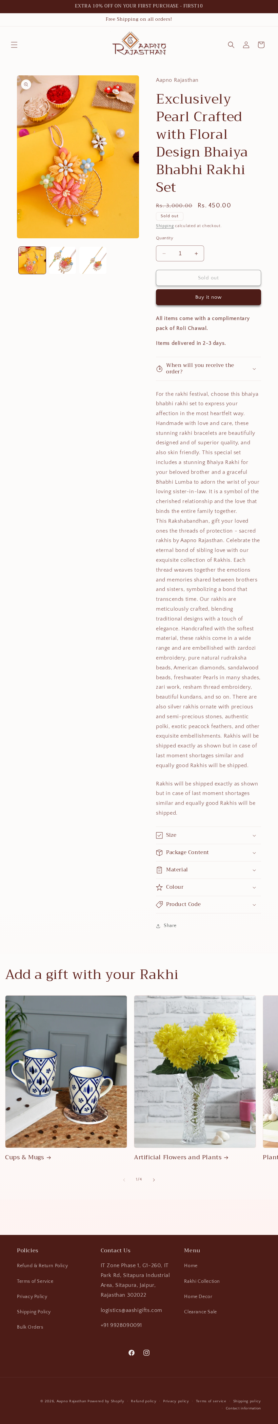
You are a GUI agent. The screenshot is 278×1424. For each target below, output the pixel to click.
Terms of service (211, 1401)
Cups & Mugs (24, 1157)
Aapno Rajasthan (71, 1401)
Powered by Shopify (105, 1401)
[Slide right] (153, 1179)
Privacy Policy (32, 1296)
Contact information (243, 1408)
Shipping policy (247, 1401)
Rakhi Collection (202, 1281)
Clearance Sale (200, 1312)
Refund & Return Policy (42, 1266)
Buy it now (208, 297)
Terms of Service (35, 1281)
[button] (14, 44)
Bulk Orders (30, 1327)
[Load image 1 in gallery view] (32, 260)
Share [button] (170, 925)
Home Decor (198, 1296)
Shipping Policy (34, 1312)
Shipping (165, 226)
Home (190, 1266)
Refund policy (143, 1401)
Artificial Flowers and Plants (177, 1157)
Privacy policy (176, 1401)
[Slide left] (124, 1179)
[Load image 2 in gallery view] (62, 260)
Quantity (164, 238)
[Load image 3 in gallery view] (92, 260)
